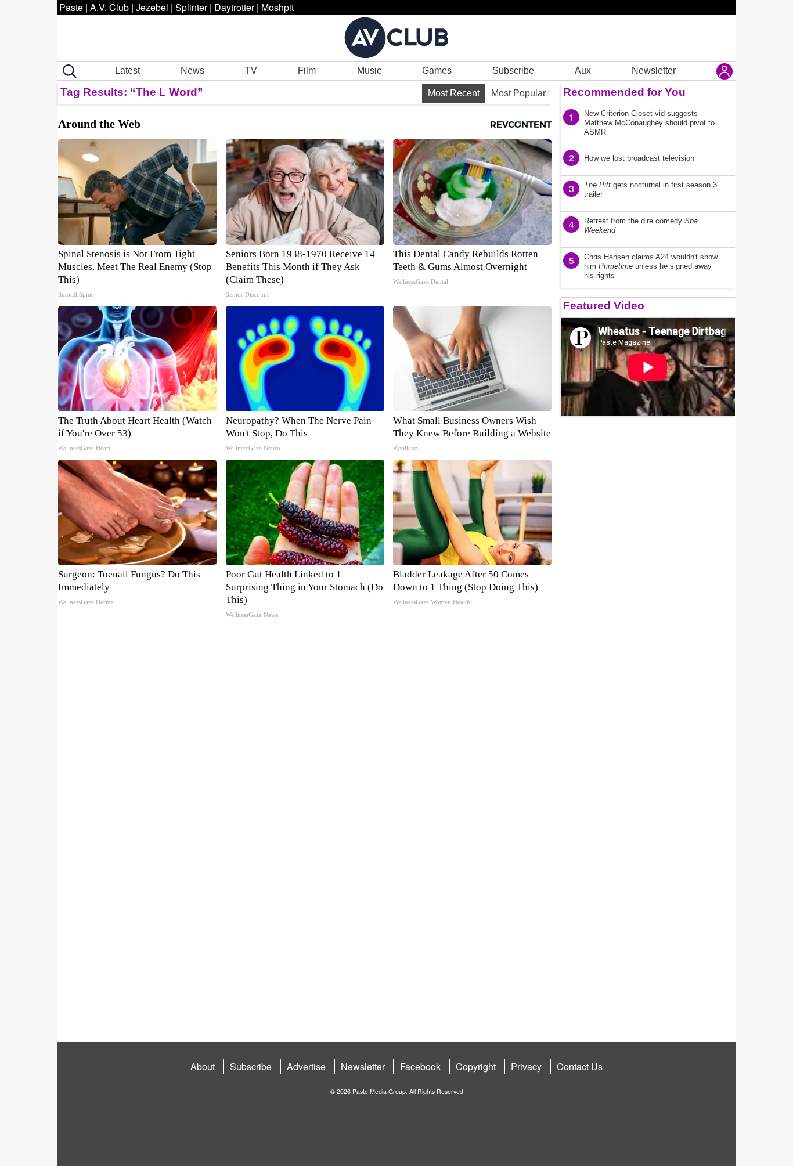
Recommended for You (624, 92)
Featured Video (603, 305)
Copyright (476, 1066)
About (202, 1066)
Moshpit (277, 7)
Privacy (526, 1066)
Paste (71, 7)
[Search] (67, 71)
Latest (127, 70)
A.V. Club (109, 7)
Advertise (306, 1066)
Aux (583, 70)
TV (251, 70)
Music (369, 70)
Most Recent (454, 93)
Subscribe (513, 70)
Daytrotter (234, 7)
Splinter (191, 7)
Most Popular (518, 93)
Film (307, 70)
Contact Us (580, 1066)
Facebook (420, 1066)
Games (437, 70)
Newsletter (654, 70)
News (192, 70)
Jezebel (152, 7)
